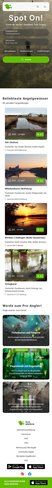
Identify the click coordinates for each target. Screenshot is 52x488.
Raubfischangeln (26, 51)
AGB (26, 438)
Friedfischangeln (43, 51)
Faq (26, 460)
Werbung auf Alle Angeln (26, 447)
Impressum (26, 434)
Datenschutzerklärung (26, 430)
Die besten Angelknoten (26, 456)
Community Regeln (26, 452)
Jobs (26, 443)
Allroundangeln (10, 51)
